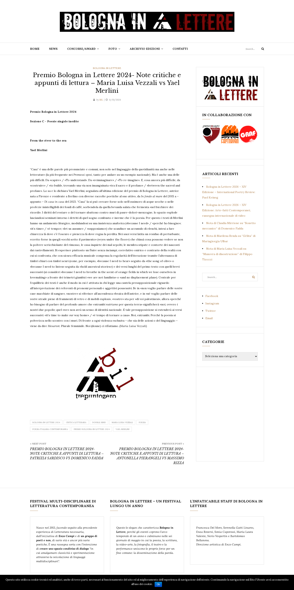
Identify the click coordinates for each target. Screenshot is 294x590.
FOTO (112, 49)
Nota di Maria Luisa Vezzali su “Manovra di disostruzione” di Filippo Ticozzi (227, 254)
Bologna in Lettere (107, 68)
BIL (101, 99)
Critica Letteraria (76, 422)
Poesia (142, 422)
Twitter (210, 311)
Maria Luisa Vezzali (122, 422)
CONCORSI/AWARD (81, 49)
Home (34, 49)
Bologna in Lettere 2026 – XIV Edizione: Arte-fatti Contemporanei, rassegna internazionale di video (226, 210)
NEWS (53, 49)
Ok (158, 584)
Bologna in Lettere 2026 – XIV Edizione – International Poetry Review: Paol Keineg (228, 192)
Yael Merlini (122, 429)
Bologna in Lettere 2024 (46, 422)
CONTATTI (180, 49)
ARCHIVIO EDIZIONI (145, 49)
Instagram (212, 303)
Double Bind (99, 422)
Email (209, 318)
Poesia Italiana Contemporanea (50, 429)
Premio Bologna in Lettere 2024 (92, 429)
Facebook (211, 296)
